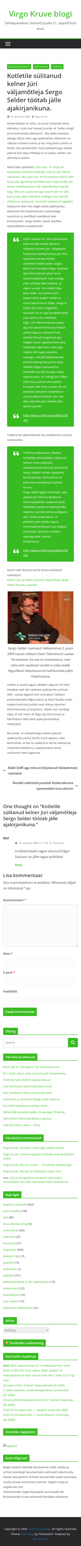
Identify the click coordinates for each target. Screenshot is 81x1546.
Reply (18, 865)
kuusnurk (9, 1243)
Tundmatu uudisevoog (26, 1343)
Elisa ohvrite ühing (15, 1224)
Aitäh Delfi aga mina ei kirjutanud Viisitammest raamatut (42, 771)
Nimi (8, 954)
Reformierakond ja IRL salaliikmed (25, 1282)
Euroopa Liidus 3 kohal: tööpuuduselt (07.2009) (34, 1385)
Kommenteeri (14, 900)
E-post (9, 972)
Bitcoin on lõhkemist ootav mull (40, 1171)
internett (9, 1237)
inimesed (57, 66)
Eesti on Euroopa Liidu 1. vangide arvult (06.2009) (35, 1410)
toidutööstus (11, 1295)
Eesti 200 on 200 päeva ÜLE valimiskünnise (31, 1067)
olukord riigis (11, 1256)
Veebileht (10, 991)
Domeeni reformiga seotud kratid (42, 1148)
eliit (5, 1217)
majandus (9, 1249)
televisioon (10, 1288)
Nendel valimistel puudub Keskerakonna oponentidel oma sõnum (43, 786)
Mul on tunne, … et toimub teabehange (46, 1165)
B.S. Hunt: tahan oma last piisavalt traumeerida (34, 1073)
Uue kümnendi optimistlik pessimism (27, 1086)
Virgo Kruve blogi (40, 13)
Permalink (58, 843)
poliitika (8, 1275)
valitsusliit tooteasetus (18, 1308)
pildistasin (10, 1269)
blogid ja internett (19, 66)
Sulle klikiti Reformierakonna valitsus (27, 1118)
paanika (8, 1262)
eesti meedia (41, 66)
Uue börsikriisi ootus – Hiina (21, 1125)
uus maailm (11, 1301)
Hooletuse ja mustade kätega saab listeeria (31, 1099)
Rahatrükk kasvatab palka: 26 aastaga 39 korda (34, 1112)
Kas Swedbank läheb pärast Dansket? (27, 1093)
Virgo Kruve (41, 116)
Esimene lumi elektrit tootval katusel (27, 1080)
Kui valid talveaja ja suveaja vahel (25, 1105)
